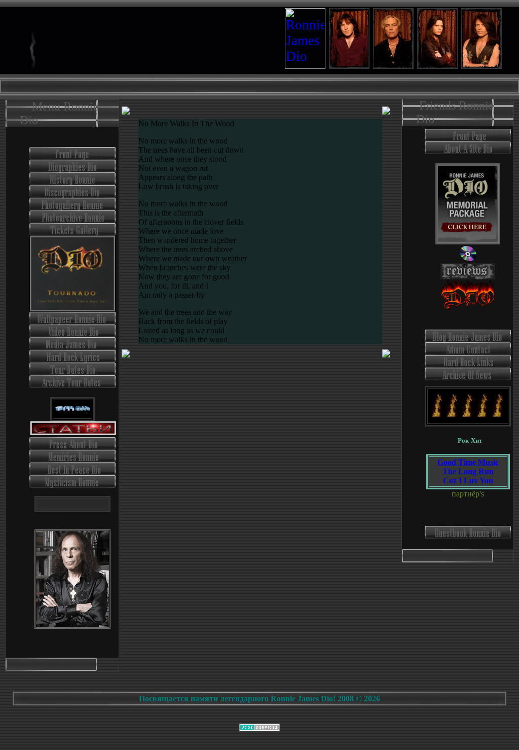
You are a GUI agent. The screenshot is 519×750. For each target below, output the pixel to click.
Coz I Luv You (468, 480)
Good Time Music (468, 462)
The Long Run (468, 471)
